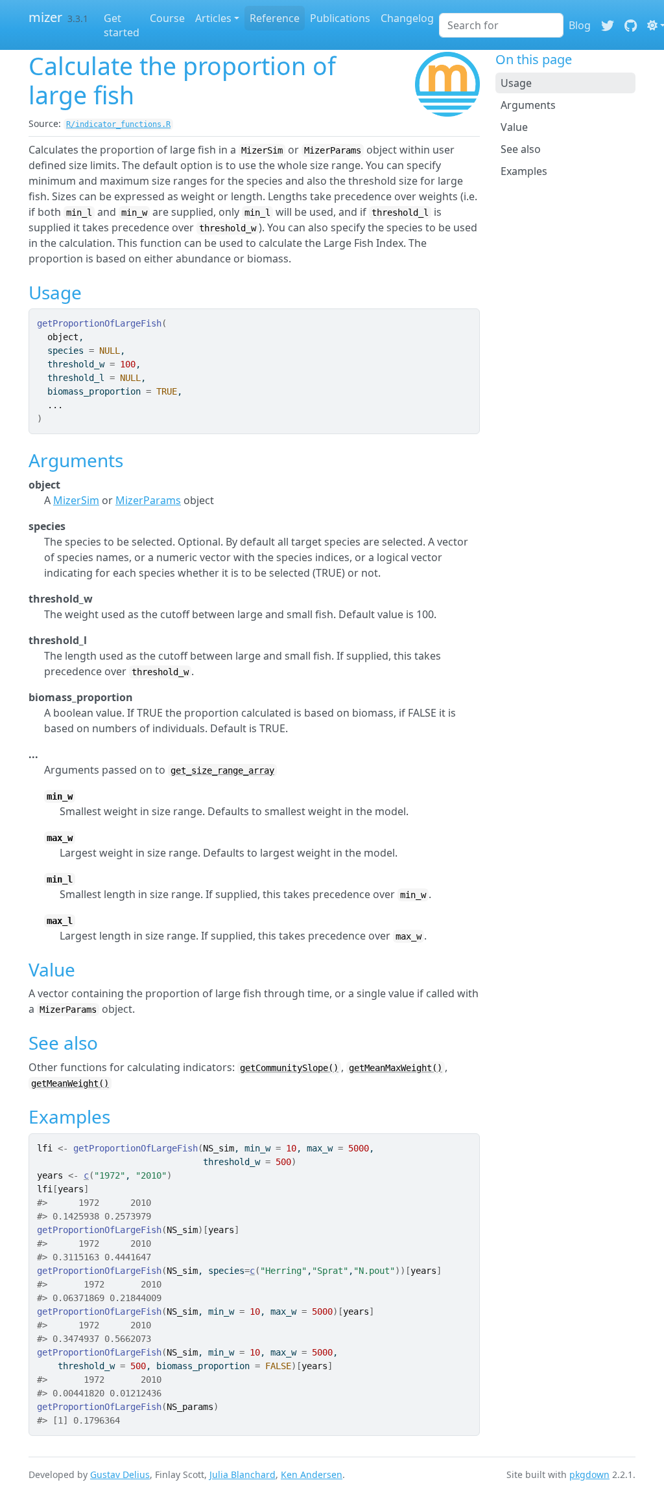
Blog (580, 25)
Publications (340, 18)
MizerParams (148, 500)
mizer (45, 17)
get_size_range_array (222, 770)
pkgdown (589, 1474)
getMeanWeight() (70, 1083)
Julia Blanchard (242, 1474)
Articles (213, 18)
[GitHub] (630, 25)
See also (521, 149)
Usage (516, 83)
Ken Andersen (311, 1474)
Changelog (407, 18)
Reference (275, 18)
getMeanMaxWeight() (395, 1068)
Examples (524, 171)
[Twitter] (607, 25)
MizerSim (76, 500)
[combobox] (501, 25)
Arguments (528, 105)
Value (514, 127)
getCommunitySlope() (289, 1068)
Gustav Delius (120, 1474)
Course (167, 18)
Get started (121, 25)
